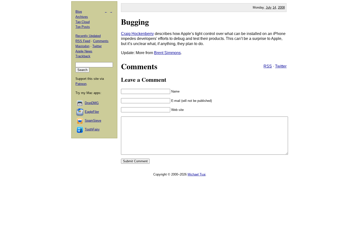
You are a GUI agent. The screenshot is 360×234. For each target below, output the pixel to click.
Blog (78, 11)
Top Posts (82, 27)
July (269, 7)
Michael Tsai (196, 174)
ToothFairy (92, 129)
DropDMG (92, 103)
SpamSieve (93, 120)
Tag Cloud (82, 22)
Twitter (281, 66)
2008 (281, 7)
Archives (81, 17)
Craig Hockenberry (137, 34)
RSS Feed (82, 41)
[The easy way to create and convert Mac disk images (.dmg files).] (80, 103)
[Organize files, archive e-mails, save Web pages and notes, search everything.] (80, 112)
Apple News (83, 51)
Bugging (135, 21)
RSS (268, 66)
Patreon (80, 84)
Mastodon (82, 46)
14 (274, 7)
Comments (100, 41)
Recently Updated (88, 36)
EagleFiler (92, 112)
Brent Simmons (167, 53)
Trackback (82, 56)
